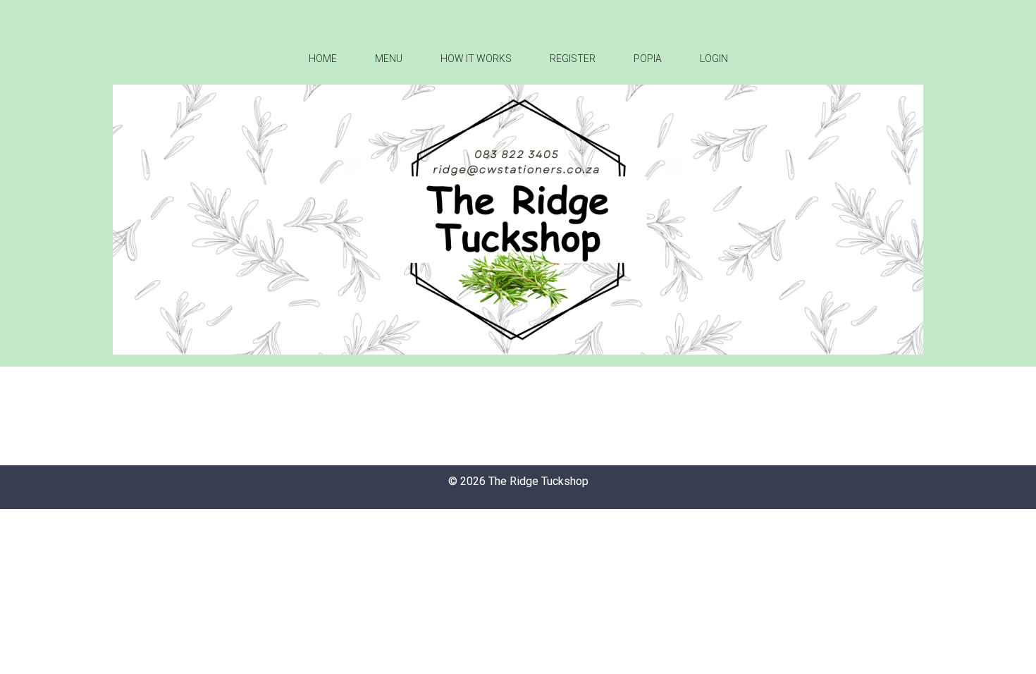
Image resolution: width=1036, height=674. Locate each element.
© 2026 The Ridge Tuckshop (518, 481)
